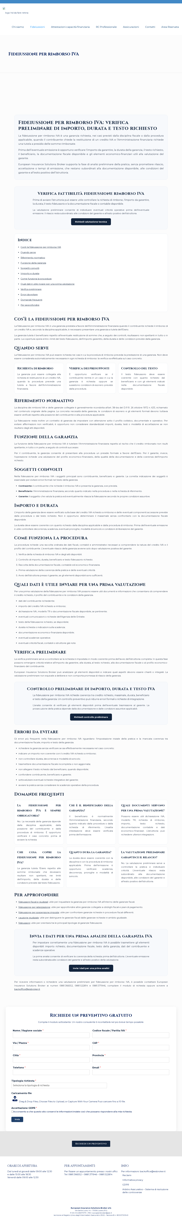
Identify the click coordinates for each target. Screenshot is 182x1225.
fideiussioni (24, 923)
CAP (95, 1043)
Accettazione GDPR (24, 1108)
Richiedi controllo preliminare (91, 717)
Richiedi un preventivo (91, 1143)
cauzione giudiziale (28, 917)
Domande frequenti (31, 299)
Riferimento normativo (33, 257)
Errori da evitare (29, 294)
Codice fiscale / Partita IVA (109, 1030)
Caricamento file (21, 1093)
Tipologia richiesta (23, 1080)
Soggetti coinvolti (30, 268)
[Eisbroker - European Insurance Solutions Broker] (15, 11)
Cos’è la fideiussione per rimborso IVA (41, 247)
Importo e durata (30, 273)
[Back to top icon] (168, 1219)
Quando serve (28, 252)
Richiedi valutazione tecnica (91, 221)
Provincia (99, 1055)
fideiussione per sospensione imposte (38, 912)
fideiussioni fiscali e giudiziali (33, 902)
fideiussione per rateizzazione (34, 907)
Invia (17, 1119)
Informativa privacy (132, 1180)
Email (96, 1067)
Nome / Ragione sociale (28, 1030)
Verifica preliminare (31, 289)
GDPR (125, 1184)
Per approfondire (30, 305)
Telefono (19, 1067)
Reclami (126, 1175)
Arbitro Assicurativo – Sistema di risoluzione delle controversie (145, 1191)
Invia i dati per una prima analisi (91, 968)
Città (16, 1055)
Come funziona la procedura (36, 278)
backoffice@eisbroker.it (27, 989)
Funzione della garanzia (33, 263)
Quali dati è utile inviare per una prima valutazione (48, 284)
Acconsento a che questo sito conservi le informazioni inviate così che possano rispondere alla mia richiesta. (72, 1111)
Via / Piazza (21, 1043)
